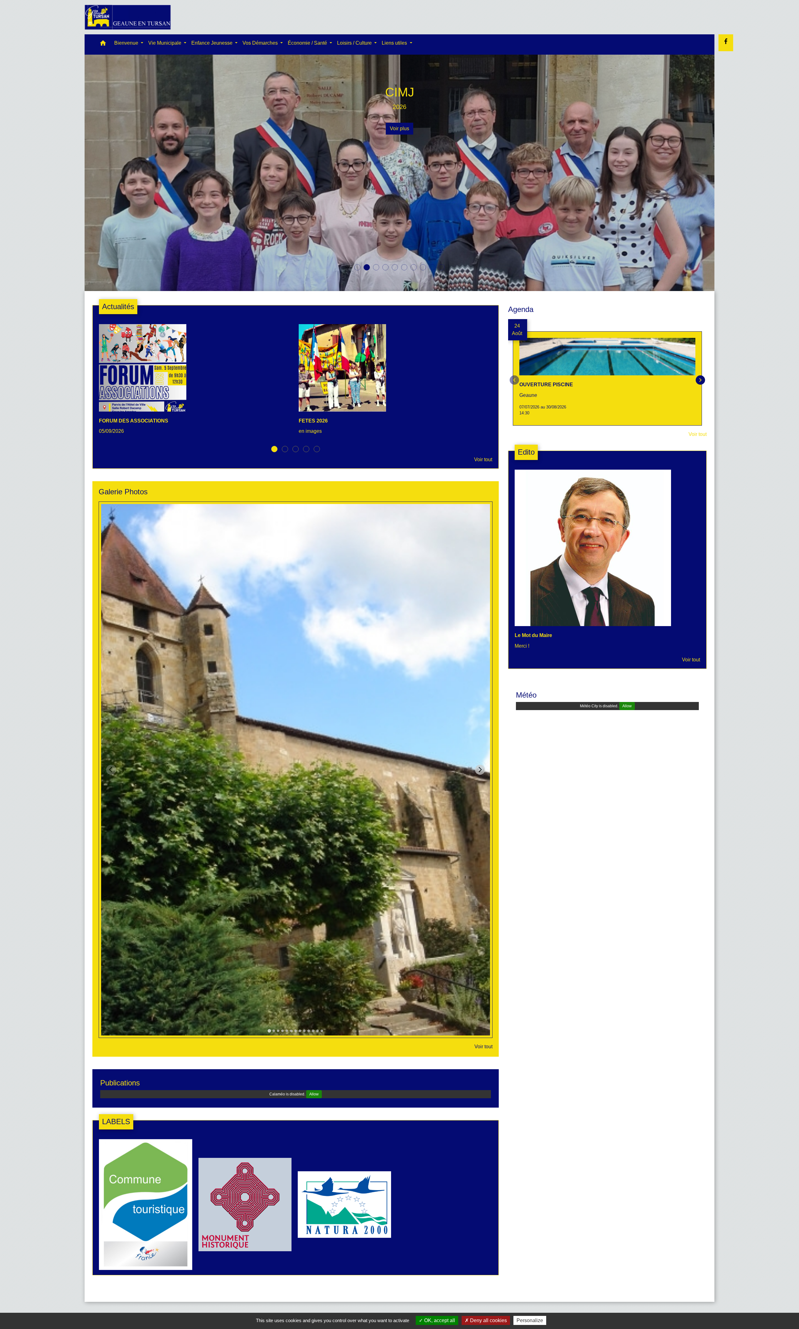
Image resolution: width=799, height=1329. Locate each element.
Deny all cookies (488, 1320)
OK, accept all (439, 1320)
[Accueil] (128, 17)
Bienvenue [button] (127, 43)
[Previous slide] (111, 769)
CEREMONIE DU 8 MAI (399, 92)
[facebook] (725, 41)
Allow (314, 1094)
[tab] (269, 1030)
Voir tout (483, 459)
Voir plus (399, 128)
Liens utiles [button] (395, 43)
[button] (103, 44)
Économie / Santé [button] (308, 43)
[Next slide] (480, 769)
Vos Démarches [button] (261, 43)
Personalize (530, 1320)
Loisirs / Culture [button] (355, 43)
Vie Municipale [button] (165, 43)
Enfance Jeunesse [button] (212, 43)
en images (399, 106)
